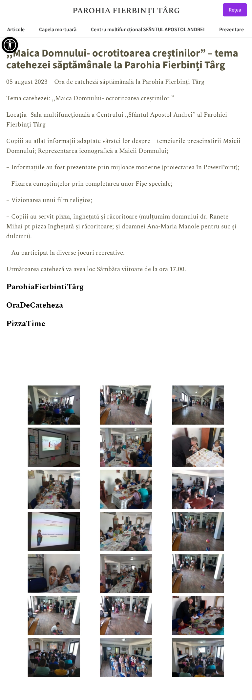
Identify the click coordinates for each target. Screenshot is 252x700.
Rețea (235, 9)
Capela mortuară (57, 29)
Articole (16, 29)
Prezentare (231, 29)
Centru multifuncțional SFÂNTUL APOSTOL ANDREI (148, 29)
